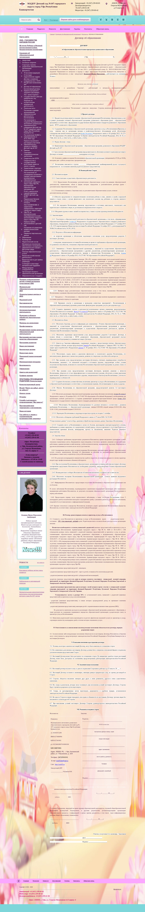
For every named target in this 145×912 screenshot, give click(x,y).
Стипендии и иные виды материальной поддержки (31, 264)
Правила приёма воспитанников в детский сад (32, 223)
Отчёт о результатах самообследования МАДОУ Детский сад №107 (31, 194)
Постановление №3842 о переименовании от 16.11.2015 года (32, 137)
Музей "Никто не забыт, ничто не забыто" (31, 389)
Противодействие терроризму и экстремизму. (30, 407)
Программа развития (27, 342)
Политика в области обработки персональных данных (29, 317)
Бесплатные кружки (27, 349)
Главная (30, 29)
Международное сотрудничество (27, 268)
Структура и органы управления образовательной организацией (32, 66)
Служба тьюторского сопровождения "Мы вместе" (31, 401)
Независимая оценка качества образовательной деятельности (31, 332)
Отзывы (22, 397)
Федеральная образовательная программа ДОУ (31, 289)
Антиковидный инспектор (29, 307)
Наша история (25, 411)
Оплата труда (24, 393)
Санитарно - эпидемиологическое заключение (31, 154)
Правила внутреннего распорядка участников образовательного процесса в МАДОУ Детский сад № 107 (32, 144)
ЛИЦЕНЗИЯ (26, 60)
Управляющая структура (32, 168)
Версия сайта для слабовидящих (75, 19)
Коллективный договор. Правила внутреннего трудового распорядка (32, 90)
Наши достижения (26, 346)
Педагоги (41, 29)
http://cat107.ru (60, 764)
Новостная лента (26, 353)
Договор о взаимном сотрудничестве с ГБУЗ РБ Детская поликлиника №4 (32, 81)
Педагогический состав (30, 242)
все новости (40, 562)
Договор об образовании (32, 87)
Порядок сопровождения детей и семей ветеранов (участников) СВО (29, 281)
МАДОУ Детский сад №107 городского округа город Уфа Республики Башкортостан (42, 6)
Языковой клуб (25, 300)
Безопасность (25, 365)
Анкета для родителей (28, 372)
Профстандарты (26, 326)
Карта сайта (24, 37)
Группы (77, 29)
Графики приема (26, 375)
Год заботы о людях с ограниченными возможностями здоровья (30, 416)
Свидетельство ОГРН (31, 158)
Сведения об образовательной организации (68, 34)
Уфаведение (24, 369)
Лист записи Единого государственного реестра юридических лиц (33, 96)
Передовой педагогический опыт (30, 357)
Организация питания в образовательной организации (32, 272)
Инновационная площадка (29, 362)
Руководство (26, 239)
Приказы (27, 150)
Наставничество (26, 303)
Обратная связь (102, 29)
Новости (52, 29)
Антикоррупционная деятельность (27, 311)
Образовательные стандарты (32, 276)
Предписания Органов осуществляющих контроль (31, 201)
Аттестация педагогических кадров (32, 76)
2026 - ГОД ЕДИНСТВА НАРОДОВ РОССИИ (28, 41)
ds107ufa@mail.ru (62, 761)
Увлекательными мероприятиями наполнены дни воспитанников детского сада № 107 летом (31, 594)
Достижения (65, 29)
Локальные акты (29, 108)
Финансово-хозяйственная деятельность (31, 256)
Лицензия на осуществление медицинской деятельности (29, 103)
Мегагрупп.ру (117, 889)
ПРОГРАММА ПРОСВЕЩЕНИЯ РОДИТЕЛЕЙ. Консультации (31, 380)
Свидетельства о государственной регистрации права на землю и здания (31, 163)
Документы (85, 34)
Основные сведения (29, 62)
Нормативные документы (32, 170)
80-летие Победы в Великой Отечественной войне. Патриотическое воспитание (30, 47)
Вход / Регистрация (51, 20)
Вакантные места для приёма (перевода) (32, 260)
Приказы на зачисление (29, 323)
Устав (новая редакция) (32, 73)
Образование (26, 237)
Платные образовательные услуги (31, 252)
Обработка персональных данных (32, 234)
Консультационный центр (29, 384)
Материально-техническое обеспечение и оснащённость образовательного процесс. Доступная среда (32, 246)
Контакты (88, 29)
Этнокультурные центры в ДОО (30, 295)
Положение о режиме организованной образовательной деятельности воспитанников (31, 114)
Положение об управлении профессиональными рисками (33, 229)
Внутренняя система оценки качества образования (30, 338)
